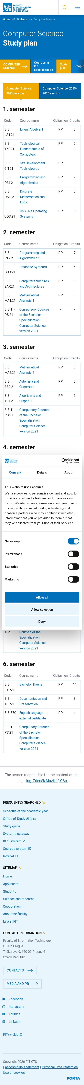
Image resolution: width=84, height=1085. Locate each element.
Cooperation (12, 906)
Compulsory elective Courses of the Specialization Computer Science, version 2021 (34, 637)
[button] (64, 7)
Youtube (14, 1014)
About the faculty (15, 914)
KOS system (12, 841)
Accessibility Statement (22, 1067)
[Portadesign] (74, 1077)
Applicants (10, 884)
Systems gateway (16, 834)
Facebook (15, 999)
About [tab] (68, 472)
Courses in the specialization (43, 66)
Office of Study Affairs (19, 819)
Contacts (15, 970)
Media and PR (18, 984)
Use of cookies (14, 1073)
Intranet (9, 856)
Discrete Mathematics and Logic (32, 196)
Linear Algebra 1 (31, 129)
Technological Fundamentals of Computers (32, 149)
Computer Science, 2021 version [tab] (19, 91)
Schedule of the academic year (25, 811)
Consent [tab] (15, 472)
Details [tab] (42, 472)
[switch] (73, 554)
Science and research (18, 899)
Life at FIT (10, 921)
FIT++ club (11, 1035)
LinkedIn (14, 1022)
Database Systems (33, 267)
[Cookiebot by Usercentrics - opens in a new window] (61, 461)
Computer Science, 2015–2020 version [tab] (60, 91)
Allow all (42, 597)
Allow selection (42, 609)
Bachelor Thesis (30, 684)
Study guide (11, 826)
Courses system (15, 849)
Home (7, 876)
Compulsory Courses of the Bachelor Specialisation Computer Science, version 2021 (34, 320)
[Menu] (77, 7)
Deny (42, 621)
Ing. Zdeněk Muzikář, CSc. (47, 781)
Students (9, 891)
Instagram (15, 1007)
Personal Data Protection (60, 1067)
